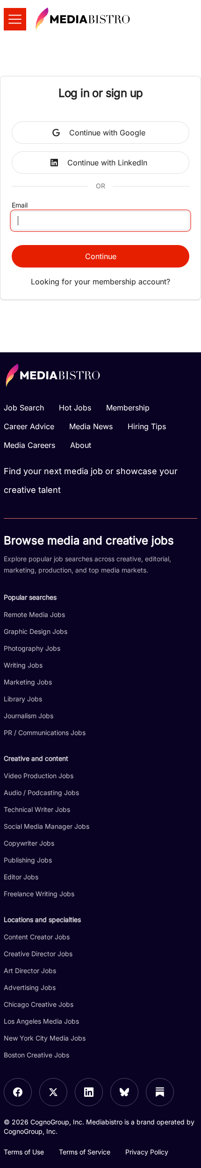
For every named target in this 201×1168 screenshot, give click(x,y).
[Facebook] (18, 1092)
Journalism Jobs (28, 716)
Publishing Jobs (28, 860)
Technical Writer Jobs (37, 809)
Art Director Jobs (30, 971)
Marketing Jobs (28, 682)
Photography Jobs (32, 648)
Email (20, 205)
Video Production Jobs (38, 776)
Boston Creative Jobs (36, 1055)
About (80, 445)
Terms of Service (84, 1152)
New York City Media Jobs (45, 1038)
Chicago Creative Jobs (38, 1004)
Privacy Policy (146, 1152)
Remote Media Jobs (34, 614)
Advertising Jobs (30, 987)
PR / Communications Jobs (45, 733)
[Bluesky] (124, 1092)
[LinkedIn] (89, 1092)
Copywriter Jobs (29, 843)
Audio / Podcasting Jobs (41, 792)
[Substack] (160, 1092)
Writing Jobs (23, 665)
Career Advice (29, 426)
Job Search (24, 407)
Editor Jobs (21, 877)
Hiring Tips (147, 426)
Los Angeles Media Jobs (41, 1021)
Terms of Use (24, 1152)
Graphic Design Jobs (35, 631)
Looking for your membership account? (100, 281)
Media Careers (29, 445)
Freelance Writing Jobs (39, 894)
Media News (91, 426)
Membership (128, 407)
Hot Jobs (75, 407)
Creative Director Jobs (38, 954)
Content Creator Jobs (37, 937)
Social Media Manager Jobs (46, 826)
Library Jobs (23, 699)
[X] (53, 1092)
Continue (100, 256)
